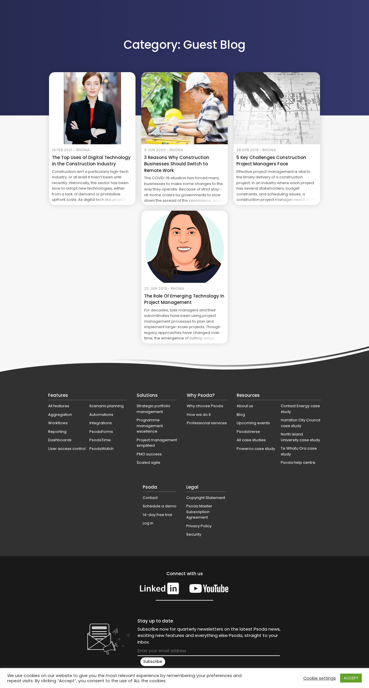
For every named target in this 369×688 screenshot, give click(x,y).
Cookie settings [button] (319, 678)
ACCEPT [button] (351, 678)
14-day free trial (157, 514)
